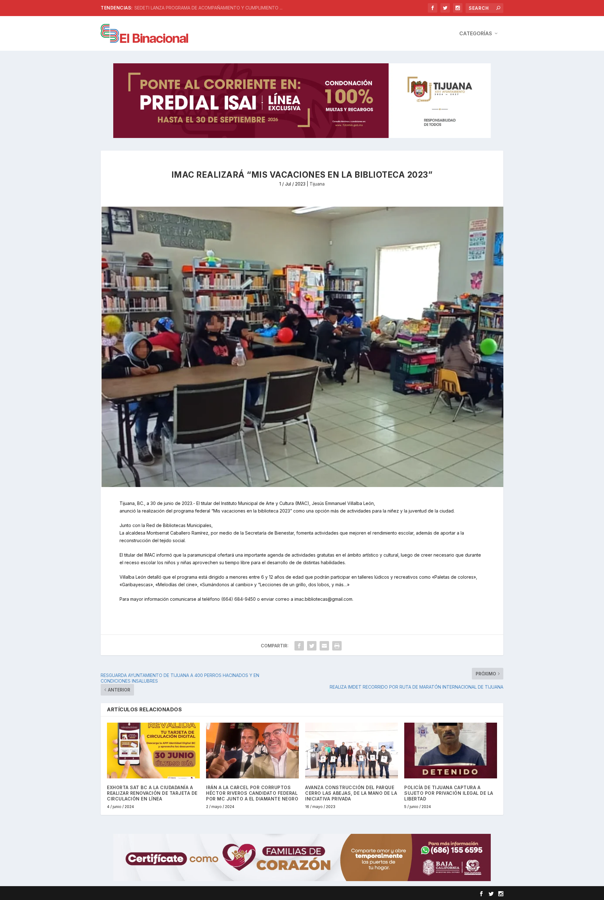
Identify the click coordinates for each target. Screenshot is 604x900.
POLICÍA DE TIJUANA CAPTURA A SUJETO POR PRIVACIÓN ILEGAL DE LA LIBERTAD (448, 793)
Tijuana (317, 183)
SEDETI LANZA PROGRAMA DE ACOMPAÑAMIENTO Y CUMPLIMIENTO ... (208, 7)
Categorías (475, 34)
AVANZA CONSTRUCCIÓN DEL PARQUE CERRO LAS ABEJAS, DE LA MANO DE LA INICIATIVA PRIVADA (351, 793)
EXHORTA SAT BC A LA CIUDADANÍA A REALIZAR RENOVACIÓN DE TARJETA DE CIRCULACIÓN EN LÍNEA (152, 793)
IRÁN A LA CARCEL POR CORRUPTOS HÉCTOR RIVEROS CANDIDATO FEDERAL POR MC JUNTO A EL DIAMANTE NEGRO (252, 793)
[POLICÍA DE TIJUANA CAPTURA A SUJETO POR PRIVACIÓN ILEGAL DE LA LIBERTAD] (450, 750)
